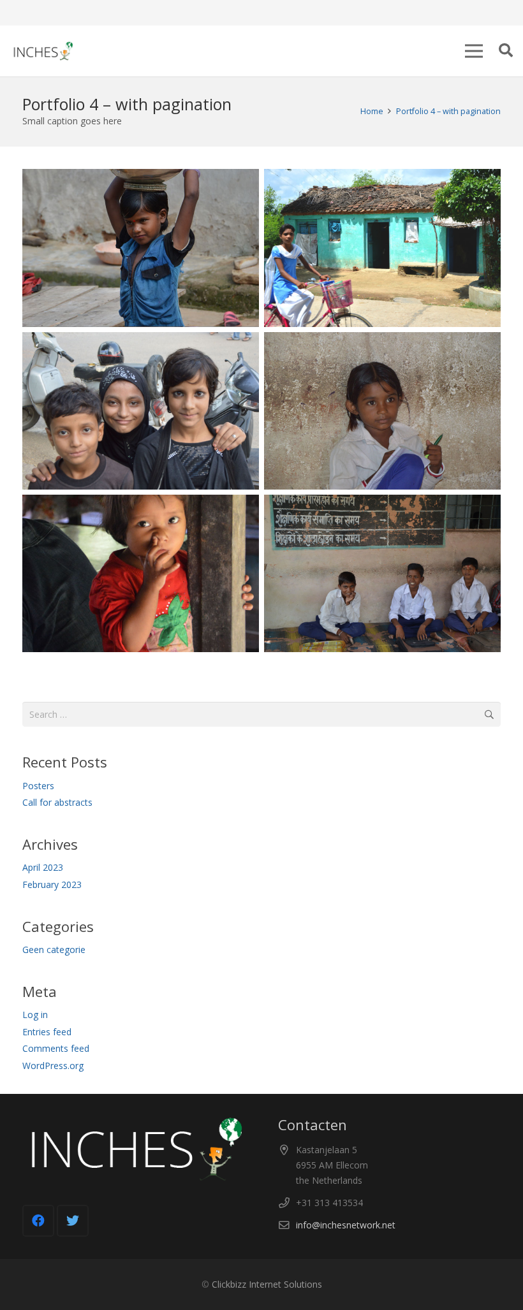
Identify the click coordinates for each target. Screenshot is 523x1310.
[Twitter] (73, 1221)
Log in (35, 1014)
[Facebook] (38, 1221)
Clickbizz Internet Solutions (267, 1284)
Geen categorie (53, 949)
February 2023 (52, 884)
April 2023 (42, 867)
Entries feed (46, 1032)
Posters (38, 786)
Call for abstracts (57, 802)
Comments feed (55, 1048)
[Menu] (474, 51)
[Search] (505, 50)
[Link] (41, 51)
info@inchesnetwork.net (345, 1225)
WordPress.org (53, 1065)
